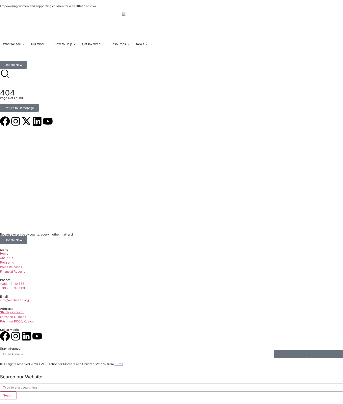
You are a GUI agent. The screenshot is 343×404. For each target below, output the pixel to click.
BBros (119, 364)
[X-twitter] (26, 121)
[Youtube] (48, 121)
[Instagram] (16, 121)
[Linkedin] (37, 121)
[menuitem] (5, 56)
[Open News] (146, 44)
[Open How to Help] (74, 44)
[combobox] (171, 387)
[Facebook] (5, 121)
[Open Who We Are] (23, 44)
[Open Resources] (128, 44)
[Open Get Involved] (103, 44)
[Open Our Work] (46, 44)
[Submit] (308, 354)
